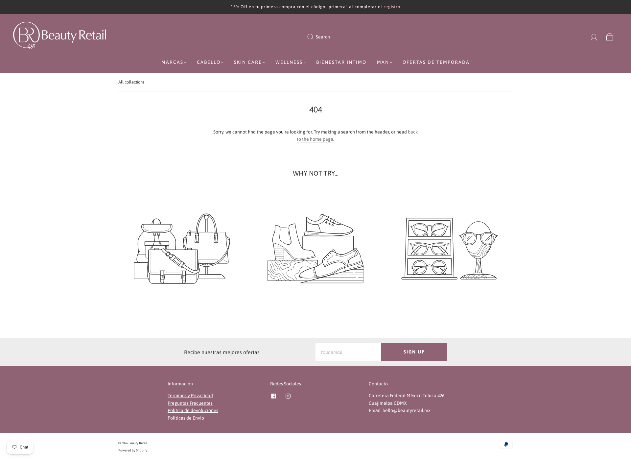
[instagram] (288, 396)
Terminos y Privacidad (190, 395)
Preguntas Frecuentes (190, 403)
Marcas (172, 62)
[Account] (594, 37)
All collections (131, 82)
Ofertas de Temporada (436, 62)
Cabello (209, 62)
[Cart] (610, 37)
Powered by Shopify (132, 450)
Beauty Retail (138, 443)
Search (323, 36)
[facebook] (273, 396)
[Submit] (314, 37)
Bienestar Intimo (341, 62)
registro (392, 6)
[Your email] (348, 352)
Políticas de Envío (186, 418)
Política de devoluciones (193, 410)
